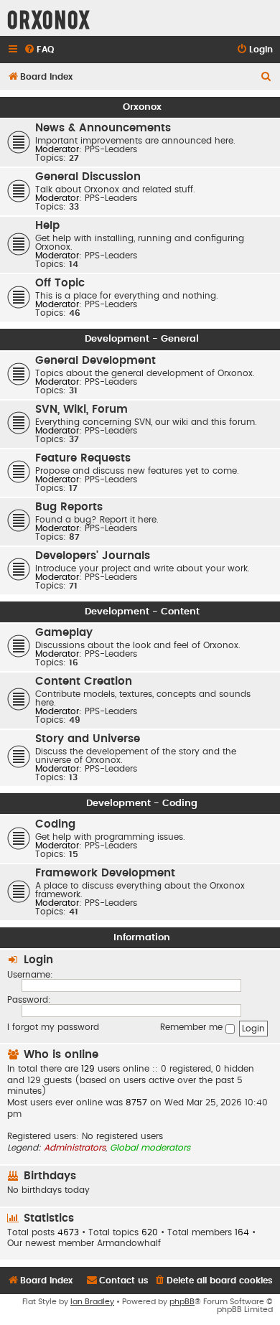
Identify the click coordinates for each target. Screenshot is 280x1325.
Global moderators (150, 1147)
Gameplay (64, 632)
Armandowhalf (129, 1243)
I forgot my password (53, 1027)
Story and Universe (87, 739)
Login (38, 960)
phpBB (182, 1302)
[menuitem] (39, 50)
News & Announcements (103, 128)
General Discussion (88, 177)
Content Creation (83, 681)
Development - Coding (141, 803)
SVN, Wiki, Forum (81, 409)
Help (47, 225)
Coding (55, 824)
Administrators (75, 1147)
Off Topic (60, 283)
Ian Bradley (92, 1302)
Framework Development (105, 873)
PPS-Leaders (111, 149)
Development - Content (142, 612)
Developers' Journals (92, 556)
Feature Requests (83, 458)
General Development (95, 360)
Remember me (192, 1027)
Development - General (142, 339)
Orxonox (142, 107)
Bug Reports (69, 507)
